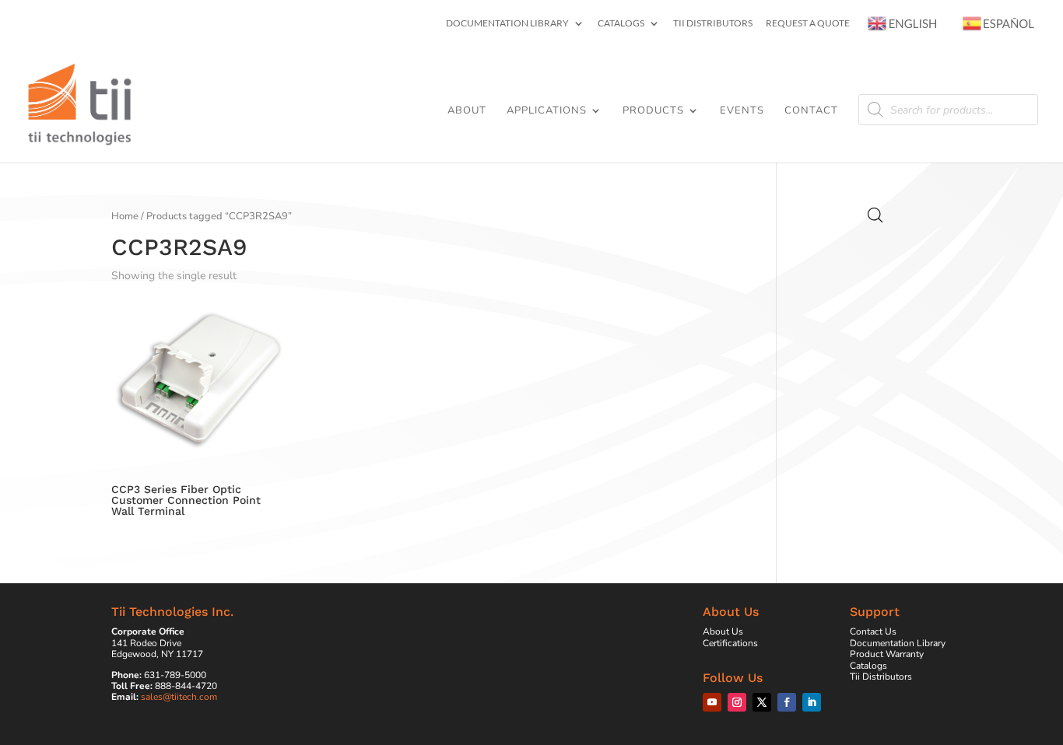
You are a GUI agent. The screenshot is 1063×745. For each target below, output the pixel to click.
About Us (723, 631)
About (466, 111)
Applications (547, 111)
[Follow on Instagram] (737, 702)
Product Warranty (887, 654)
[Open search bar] (875, 215)
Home (125, 216)
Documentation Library (507, 24)
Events (742, 111)
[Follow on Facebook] (786, 702)
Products (653, 111)
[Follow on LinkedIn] (811, 702)
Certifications (730, 643)
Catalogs (621, 24)
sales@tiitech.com (179, 697)
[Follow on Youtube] (712, 702)
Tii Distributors (713, 24)
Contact (811, 111)
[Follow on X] (762, 702)
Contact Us (873, 631)
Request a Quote (808, 24)
